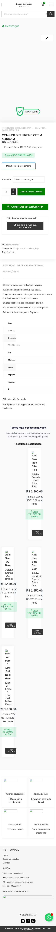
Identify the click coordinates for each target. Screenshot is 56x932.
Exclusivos (29, 248)
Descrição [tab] (9, 265)
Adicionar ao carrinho (31, 192)
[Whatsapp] (33, 921)
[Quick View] (34, 528)
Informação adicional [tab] (30, 265)
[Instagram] (28, 921)
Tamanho (6, 179)
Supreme (11, 375)
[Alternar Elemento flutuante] (49, 917)
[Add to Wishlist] (6, 200)
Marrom (11, 360)
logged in (25, 404)
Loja (37, 248)
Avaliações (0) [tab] (11, 272)
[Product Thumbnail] (47, 38)
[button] (51, 4)
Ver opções (37, 533)
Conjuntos (18, 248)
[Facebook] (23, 921)
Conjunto (11, 252)
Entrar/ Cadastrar (24, 4)
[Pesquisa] (51, 14)
